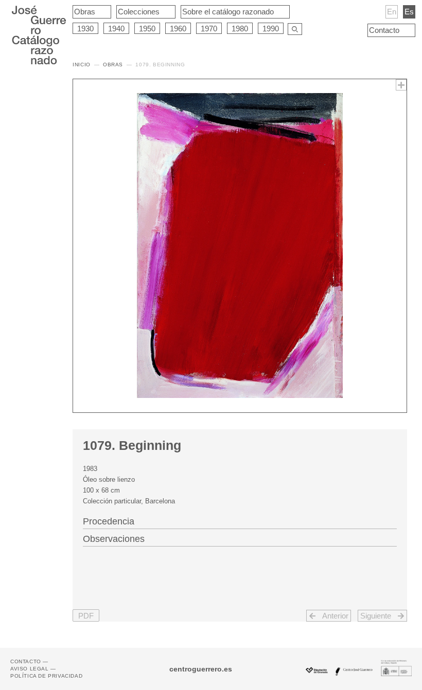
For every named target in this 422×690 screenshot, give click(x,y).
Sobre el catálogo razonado (228, 11)
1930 (85, 28)
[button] (86, 615)
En (391, 11)
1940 (116, 28)
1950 (147, 28)
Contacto (384, 30)
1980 (240, 28)
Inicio (82, 64)
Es (409, 11)
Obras (84, 11)
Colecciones (139, 11)
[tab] (240, 520)
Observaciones (114, 539)
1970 (209, 28)
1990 (270, 28)
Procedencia (108, 521)
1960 (178, 28)
